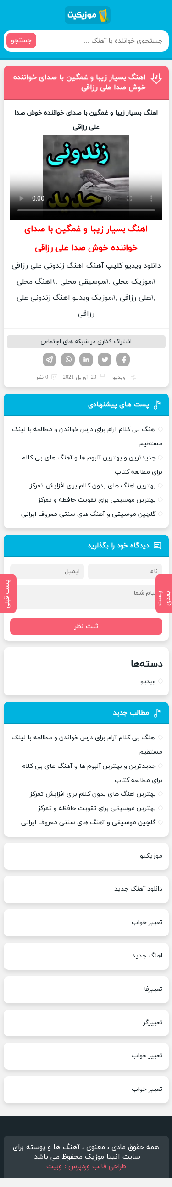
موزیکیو (151, 856)
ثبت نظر (86, 626)
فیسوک (123, 359)
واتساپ (68, 359)
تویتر (104, 359)
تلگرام (49, 359)
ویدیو (119, 377)
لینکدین (86, 359)
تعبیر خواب (147, 922)
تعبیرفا (153, 989)
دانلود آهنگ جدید (138, 889)
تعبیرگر (152, 1022)
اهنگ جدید (147, 956)
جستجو (21, 40)
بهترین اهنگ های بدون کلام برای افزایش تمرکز (93, 485)
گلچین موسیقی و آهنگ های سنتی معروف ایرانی (88, 514)
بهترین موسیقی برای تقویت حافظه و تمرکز (97, 500)
